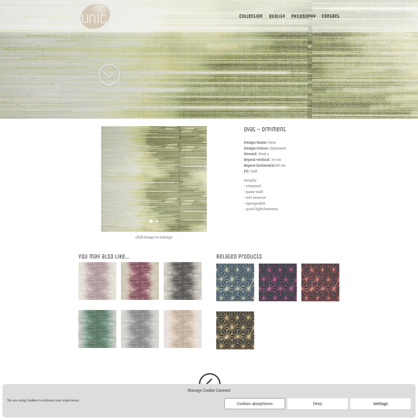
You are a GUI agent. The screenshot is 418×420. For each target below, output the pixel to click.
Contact (331, 17)
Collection (251, 17)
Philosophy (303, 17)
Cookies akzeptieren (255, 403)
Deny (317, 403)
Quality (277, 17)
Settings (380, 403)
